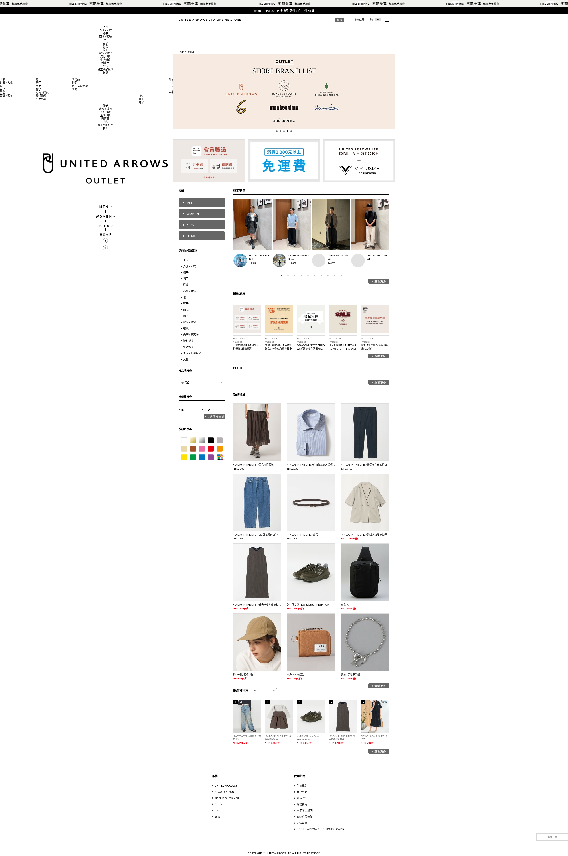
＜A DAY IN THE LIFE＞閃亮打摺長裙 (253, 464)
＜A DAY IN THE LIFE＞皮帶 (302, 534)
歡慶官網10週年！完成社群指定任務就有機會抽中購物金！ (278, 348)
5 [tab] (308, 275)
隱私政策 (302, 798)
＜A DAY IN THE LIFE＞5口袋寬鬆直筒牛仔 (256, 534)
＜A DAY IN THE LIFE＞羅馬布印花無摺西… (365, 464)
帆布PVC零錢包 (295, 674)
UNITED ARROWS (259, 255)
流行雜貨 (105, 56)
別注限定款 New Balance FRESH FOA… (309, 604)
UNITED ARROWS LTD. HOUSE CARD (320, 829)
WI (318, 260)
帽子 (105, 49)
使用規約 (302, 785)
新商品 (105, 63)
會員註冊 (359, 19)
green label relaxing (227, 798)
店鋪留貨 (302, 823)
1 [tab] (281, 275)
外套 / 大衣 (105, 30)
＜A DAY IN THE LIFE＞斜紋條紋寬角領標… (311, 464)
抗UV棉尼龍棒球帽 (243, 674)
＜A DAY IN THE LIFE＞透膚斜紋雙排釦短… (365, 534)
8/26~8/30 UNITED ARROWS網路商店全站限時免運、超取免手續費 (311, 348)
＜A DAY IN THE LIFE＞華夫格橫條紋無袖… (257, 604)
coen (218, 810)
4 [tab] (301, 275)
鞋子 (105, 43)
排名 (105, 66)
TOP (181, 51)
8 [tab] (328, 275)
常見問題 (302, 792)
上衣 (105, 27)
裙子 (2, 89)
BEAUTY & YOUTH (226, 791)
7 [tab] (321, 275)
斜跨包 (345, 604)
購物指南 (302, 804)
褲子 (105, 33)
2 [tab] (288, 275)
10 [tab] (341, 275)
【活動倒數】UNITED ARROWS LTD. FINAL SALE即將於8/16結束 (342, 348)
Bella (240, 260)
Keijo (279, 260)
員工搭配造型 (105, 69)
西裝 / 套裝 (105, 36)
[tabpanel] (252, 234)
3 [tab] (294, 275)
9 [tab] (334, 275)
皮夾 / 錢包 (105, 53)
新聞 (105, 73)
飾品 (105, 46)
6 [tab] (314, 275)
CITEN (219, 804)
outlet (218, 816)
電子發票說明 (305, 810)
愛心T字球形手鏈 (350, 674)
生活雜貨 (105, 59)
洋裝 (2, 92)
